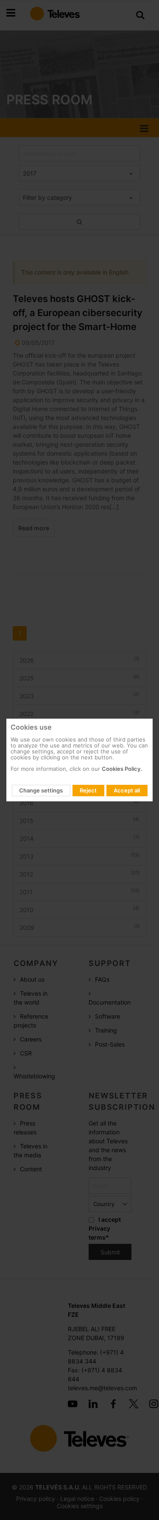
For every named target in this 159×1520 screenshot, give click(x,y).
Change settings (41, 790)
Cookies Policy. (122, 768)
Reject (88, 790)
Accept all (127, 790)
